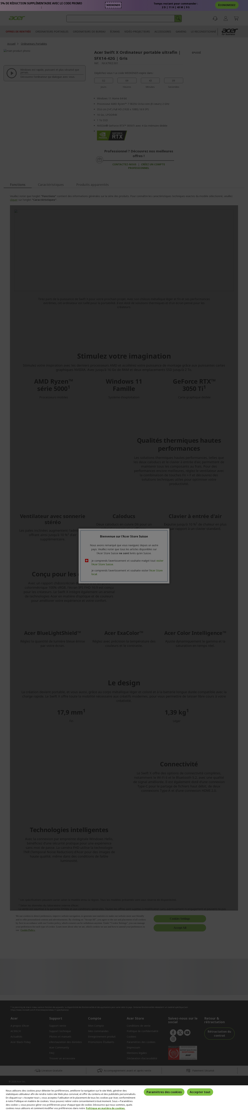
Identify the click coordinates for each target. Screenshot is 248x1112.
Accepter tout (200, 1092)
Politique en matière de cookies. (105, 1108)
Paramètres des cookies (164, 1092)
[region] (124, 1098)
